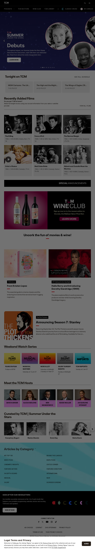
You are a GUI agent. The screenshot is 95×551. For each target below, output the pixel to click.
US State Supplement (58, 547)
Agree (86, 544)
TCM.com (15, 543)
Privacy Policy (52, 545)
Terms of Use (47, 543)
